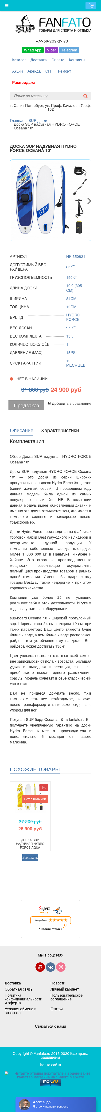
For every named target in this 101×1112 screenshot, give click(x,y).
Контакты (77, 59)
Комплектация (27, 440)
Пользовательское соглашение (66, 997)
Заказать (30, 857)
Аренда (34, 71)
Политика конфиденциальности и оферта (23, 999)
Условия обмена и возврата (20, 1011)
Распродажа (23, 82)
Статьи (56, 1009)
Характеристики (60, 430)
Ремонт (64, 71)
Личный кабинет (64, 989)
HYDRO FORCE (73, 317)
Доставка (39, 59)
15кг (70, 336)
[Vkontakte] (50, 968)
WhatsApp (32, 50)
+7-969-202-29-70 (52, 41)
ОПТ (49, 71)
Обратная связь (18, 989)
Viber (51, 50)
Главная (17, 120)
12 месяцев (75, 363)
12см (71, 306)
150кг (71, 277)
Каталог (19, 59)
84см (71, 298)
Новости (57, 983)
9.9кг (71, 327)
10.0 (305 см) (74, 288)
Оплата (57, 59)
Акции (17, 71)
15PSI (71, 352)
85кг (70, 266)
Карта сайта (50, 1064)
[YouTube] (40, 968)
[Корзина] (90, 5)
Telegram (69, 50)
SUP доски (37, 120)
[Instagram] (61, 968)
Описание (21, 430)
